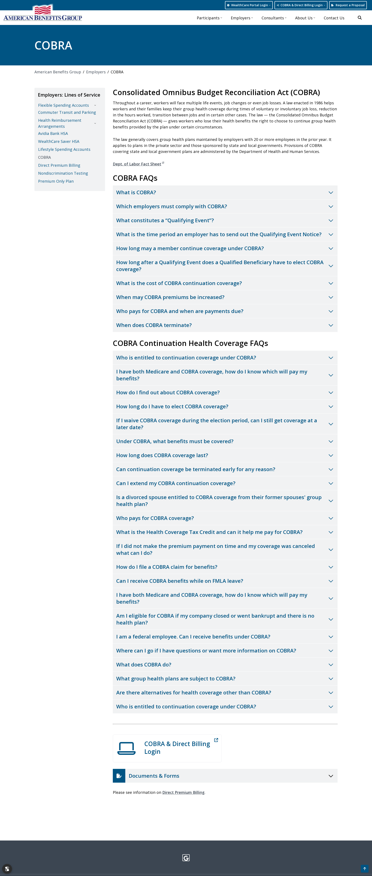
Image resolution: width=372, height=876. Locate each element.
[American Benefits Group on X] (186, 857)
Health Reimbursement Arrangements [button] (59, 123)
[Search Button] (360, 17)
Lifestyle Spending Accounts (64, 149)
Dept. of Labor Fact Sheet (137, 164)
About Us (304, 17)
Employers (240, 17)
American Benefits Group (57, 71)
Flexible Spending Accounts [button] (63, 105)
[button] (365, 869)
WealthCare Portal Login (249, 5)
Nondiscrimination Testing (63, 173)
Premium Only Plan (56, 181)
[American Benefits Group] (42, 12)
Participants (208, 17)
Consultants (273, 17)
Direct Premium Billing (183, 792)
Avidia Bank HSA (53, 133)
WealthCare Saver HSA (58, 141)
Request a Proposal (350, 5)
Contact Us (334, 17)
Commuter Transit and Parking (67, 112)
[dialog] (7, 869)
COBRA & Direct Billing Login (302, 5)
